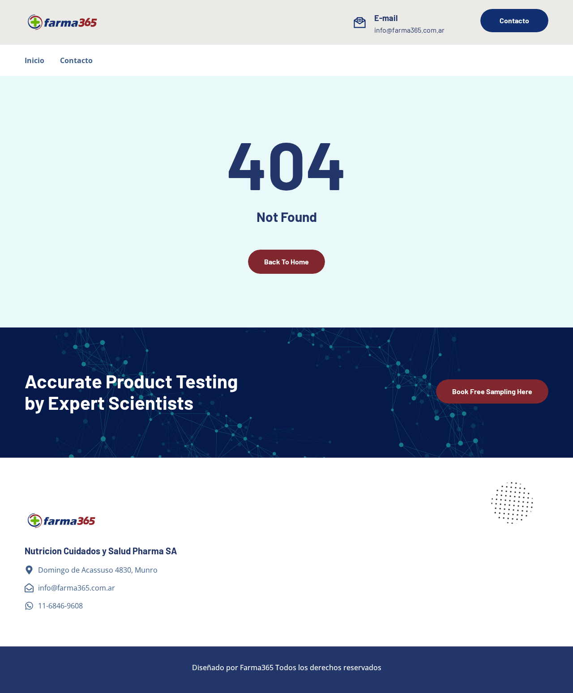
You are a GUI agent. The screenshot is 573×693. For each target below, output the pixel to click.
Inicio (34, 60)
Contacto (76, 60)
